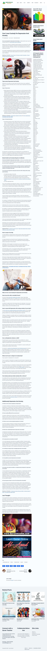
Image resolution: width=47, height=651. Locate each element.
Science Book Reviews (37, 181)
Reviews (28, 2)
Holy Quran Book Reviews (37, 151)
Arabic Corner (35, 72)
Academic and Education (37, 59)
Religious (34, 174)
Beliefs (34, 76)
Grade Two (35, 134)
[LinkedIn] (11, 566)
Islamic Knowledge (36, 152)
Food (34, 119)
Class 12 (34, 93)
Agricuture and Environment (38, 60)
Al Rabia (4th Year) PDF (37, 64)
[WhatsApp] (18, 566)
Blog (24, 2)
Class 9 (34, 102)
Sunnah (25, 562)
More (41, 2)
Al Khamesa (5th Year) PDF (38, 62)
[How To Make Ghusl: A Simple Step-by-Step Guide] (23, 597)
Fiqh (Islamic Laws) (36, 118)
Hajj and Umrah (36, 145)
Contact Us (34, 632)
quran (22, 562)
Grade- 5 (34, 139)
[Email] (22, 566)
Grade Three (35, 131)
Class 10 (34, 90)
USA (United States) (36, 193)
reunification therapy (13, 396)
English (34, 108)
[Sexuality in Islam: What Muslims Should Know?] (23, 612)
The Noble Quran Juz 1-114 (38, 187)
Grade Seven (35, 128)
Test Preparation (36, 186)
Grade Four (35, 125)
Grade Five (35, 124)
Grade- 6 (34, 140)
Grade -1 (34, 120)
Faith (34, 112)
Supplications (35, 185)
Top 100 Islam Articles (37, 188)
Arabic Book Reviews (37, 71)
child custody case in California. (15, 42)
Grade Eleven (35, 123)
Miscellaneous (35, 163)
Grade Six (35, 129)
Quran (34, 171)
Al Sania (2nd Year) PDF (37, 67)
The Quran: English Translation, (21, 55)
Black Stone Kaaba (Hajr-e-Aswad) (25, 228)
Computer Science (36, 105)
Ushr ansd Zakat (36, 195)
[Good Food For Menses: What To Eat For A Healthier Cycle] (38, 612)
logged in (12, 580)
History (34, 148)
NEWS (32, 2)
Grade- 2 (34, 135)
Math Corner (35, 162)
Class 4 (34, 96)
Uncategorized (35, 191)
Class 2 (34, 94)
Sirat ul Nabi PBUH (36, 183)
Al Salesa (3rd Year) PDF (37, 66)
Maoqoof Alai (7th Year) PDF (38, 160)
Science (34, 180)
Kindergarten (35, 156)
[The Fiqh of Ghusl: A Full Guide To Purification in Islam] (9, 612)
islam (12, 562)
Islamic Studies (35, 153)
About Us (33, 631)
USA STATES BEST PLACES (38, 194)
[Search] (44, 2)
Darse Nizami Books (36, 106)
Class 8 (34, 101)
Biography (35, 84)
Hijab (34, 147)
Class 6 (34, 99)
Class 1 (34, 89)
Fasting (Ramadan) (36, 114)
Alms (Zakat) (35, 70)
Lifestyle (34, 159)
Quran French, (13, 55)
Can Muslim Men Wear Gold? (10, 492)
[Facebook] (3, 566)
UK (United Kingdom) (37, 189)
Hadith (34, 142)
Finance (34, 117)
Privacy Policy (34, 635)
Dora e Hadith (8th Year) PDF (38, 107)
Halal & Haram (35, 146)
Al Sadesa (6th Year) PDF (37, 65)
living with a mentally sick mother (14, 297)
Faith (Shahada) (36, 113)
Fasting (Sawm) (36, 116)
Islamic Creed (16, 562)
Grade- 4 (34, 137)
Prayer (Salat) (35, 169)
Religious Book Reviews (37, 175)
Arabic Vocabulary (36, 73)
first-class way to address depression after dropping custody (14, 310)
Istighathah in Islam (36, 154)
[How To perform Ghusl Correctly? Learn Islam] (9, 597)
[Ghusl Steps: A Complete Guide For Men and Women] (38, 597)
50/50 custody (21, 367)
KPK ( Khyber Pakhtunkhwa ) (38, 157)
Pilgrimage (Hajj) (36, 168)
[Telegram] (14, 566)
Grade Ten (35, 130)
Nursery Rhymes (36, 165)
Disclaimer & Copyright (36, 634)
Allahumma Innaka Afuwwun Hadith (17, 491)
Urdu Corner (35, 192)
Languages (35, 158)
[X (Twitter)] (7, 566)
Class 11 (34, 91)
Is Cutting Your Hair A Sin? (13, 228)
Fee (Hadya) (36, 2)
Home (18, 2)
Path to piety (35, 166)
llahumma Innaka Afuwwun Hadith (9, 229)
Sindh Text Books (36, 182)
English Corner (35, 110)
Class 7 (34, 100)
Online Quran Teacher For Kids (16, 115)
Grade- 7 (34, 141)
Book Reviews (35, 87)
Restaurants (35, 176)
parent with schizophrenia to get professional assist (17, 348)
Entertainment (35, 111)
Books (21, 2)
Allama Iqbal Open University (38, 68)
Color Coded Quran (26, 115)
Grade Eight (35, 122)
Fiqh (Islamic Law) (6, 562)
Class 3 (34, 95)
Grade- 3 (34, 136)
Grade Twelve (35, 133)
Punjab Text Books (36, 170)
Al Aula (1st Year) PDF (37, 61)
